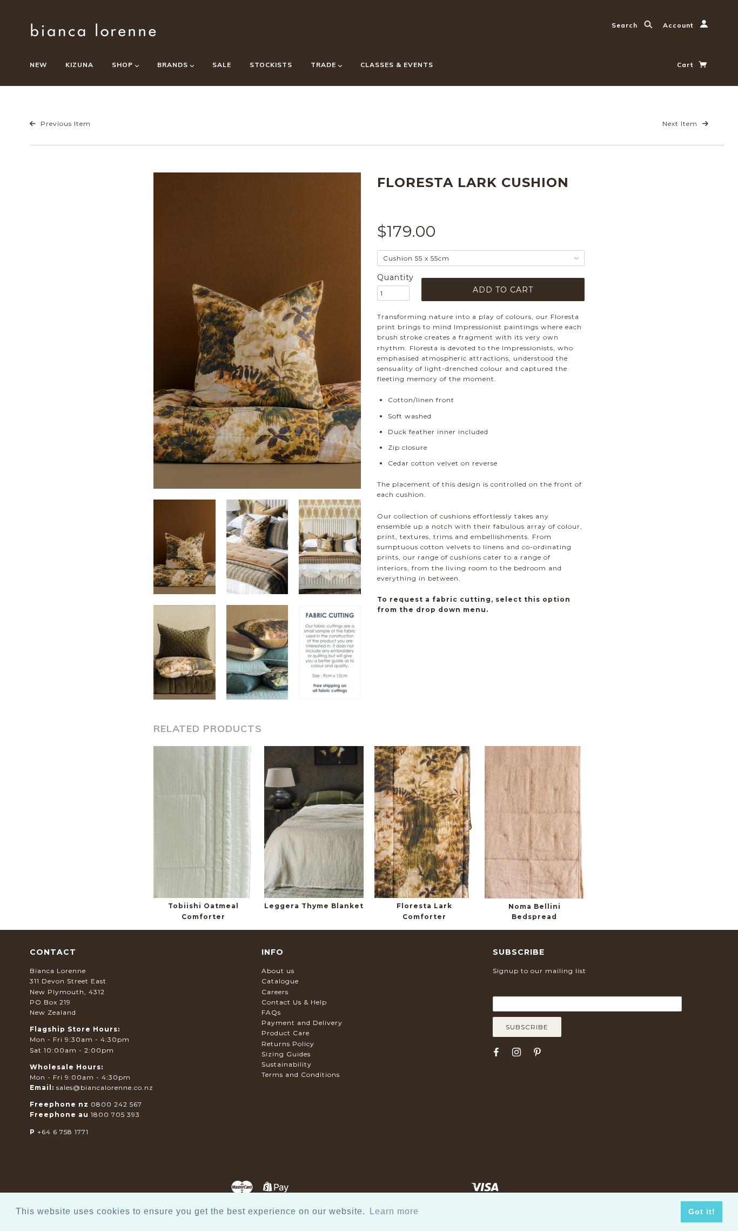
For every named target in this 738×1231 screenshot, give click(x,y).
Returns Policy (287, 1044)
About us (277, 971)
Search (626, 25)
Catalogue (280, 981)
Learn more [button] (394, 1211)
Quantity (393, 277)
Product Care (285, 1033)
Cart (686, 65)
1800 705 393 (115, 1114)
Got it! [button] (701, 1211)
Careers (275, 992)
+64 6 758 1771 (63, 1132)
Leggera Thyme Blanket (314, 906)
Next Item (681, 123)
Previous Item (64, 123)
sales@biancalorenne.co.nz (104, 1087)
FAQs (271, 1012)
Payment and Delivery (302, 1023)
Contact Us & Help (294, 1002)
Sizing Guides (286, 1054)
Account (679, 25)
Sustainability (286, 1064)
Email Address (545, 988)
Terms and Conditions (300, 1074)
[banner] (93, 28)
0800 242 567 (116, 1104)
